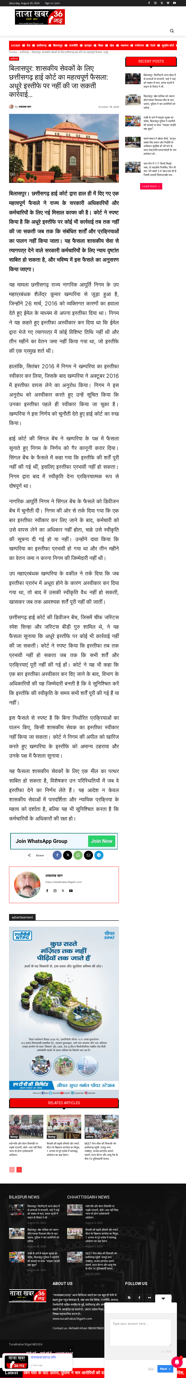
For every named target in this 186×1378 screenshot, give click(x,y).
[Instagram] (155, 3)
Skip (151, 1369)
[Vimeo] (168, 3)
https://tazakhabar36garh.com (63, 882)
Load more (149, 186)
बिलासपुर (14, 1136)
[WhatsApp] (78, 855)
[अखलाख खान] (12, 106)
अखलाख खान (25, 106)
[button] (171, 30)
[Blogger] (129, 1298)
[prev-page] (12, 1170)
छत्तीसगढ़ (24, 52)
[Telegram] (98, 855)
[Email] (88, 855)
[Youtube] (174, 3)
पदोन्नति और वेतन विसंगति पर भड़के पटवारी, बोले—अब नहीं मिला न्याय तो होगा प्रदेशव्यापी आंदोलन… (102, 1212)
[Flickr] (150, 1298)
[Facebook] (149, 3)
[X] (161, 3)
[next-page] (19, 1170)
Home (13, 52)
